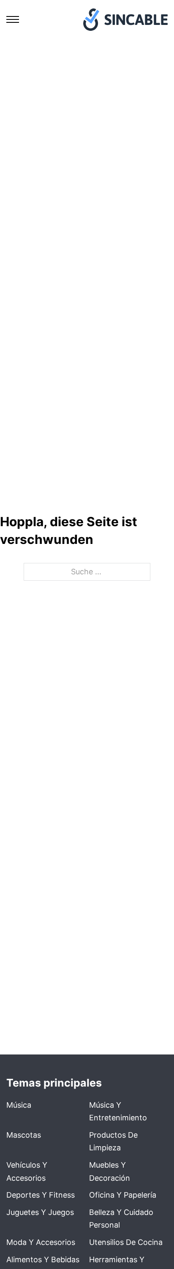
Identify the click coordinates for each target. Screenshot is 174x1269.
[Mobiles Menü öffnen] (12, 19)
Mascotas (23, 1134)
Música (18, 1105)
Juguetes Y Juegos (40, 1212)
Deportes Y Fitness (40, 1194)
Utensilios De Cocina (126, 1242)
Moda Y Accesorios (40, 1242)
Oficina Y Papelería (122, 1194)
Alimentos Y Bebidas (42, 1259)
